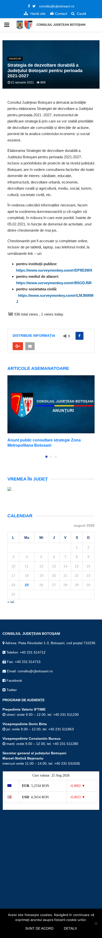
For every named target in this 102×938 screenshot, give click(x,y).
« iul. (11, 602)
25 (27, 585)
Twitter (11, 690)
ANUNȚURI (15, 58)
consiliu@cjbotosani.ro (56, 6)
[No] (95, 923)
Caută (81, 14)
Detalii (70, 928)
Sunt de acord (39, 928)
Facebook (13, 680)
